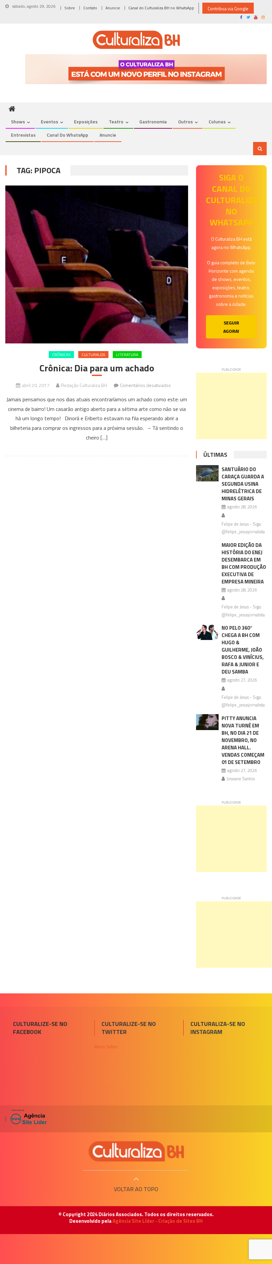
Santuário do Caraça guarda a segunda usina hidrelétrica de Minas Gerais (243, 483)
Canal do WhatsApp (67, 134)
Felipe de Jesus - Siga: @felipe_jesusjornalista (243, 528)
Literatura (127, 354)
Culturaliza (93, 354)
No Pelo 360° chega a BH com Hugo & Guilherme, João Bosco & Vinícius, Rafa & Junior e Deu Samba (243, 650)
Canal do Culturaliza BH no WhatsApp (161, 8)
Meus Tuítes (106, 1046)
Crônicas (61, 354)
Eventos (49, 121)
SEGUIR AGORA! (231, 326)
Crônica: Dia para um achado (96, 368)
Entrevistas (23, 134)
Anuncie (112, 8)
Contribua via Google (228, 8)
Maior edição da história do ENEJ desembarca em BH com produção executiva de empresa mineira (244, 563)
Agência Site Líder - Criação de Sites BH (157, 1221)
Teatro (116, 121)
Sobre (69, 8)
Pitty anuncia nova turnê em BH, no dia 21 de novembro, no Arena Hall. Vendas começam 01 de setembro (243, 740)
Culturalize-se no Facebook (40, 1027)
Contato (90, 8)
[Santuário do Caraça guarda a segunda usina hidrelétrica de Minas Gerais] (207, 473)
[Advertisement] (231, 406)
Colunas (217, 121)
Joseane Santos (241, 778)
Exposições (86, 121)
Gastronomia (153, 121)
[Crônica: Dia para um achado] (96, 264)
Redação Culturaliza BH (84, 385)
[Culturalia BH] (136, 1151)
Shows (18, 121)
